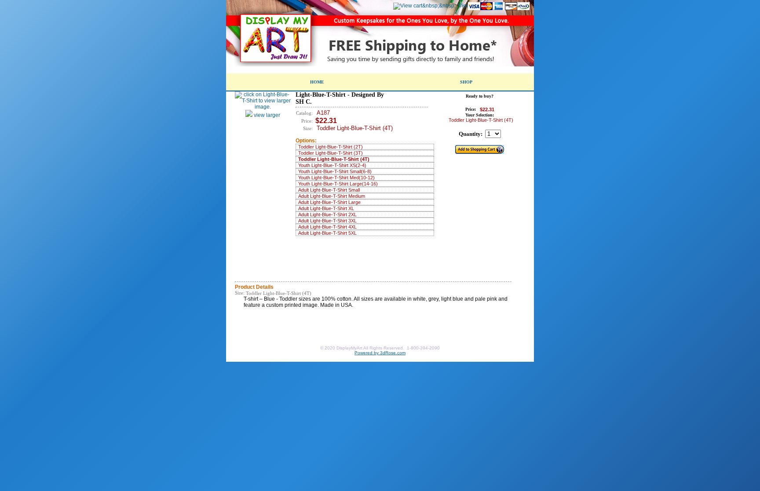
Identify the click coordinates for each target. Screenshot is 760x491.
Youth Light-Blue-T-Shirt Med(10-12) (336, 177)
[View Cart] (424, 6)
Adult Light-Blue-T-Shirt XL (326, 208)
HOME (317, 82)
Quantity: (470, 134)
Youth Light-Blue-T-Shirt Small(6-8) (335, 171)
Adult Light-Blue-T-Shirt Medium (331, 196)
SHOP (466, 82)
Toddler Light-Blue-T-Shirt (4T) (333, 159)
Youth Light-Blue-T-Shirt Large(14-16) (338, 183)
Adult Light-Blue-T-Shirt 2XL (327, 214)
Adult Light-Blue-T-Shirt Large (329, 202)
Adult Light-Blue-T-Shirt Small (329, 190)
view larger (266, 115)
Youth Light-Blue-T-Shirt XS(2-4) (332, 165)
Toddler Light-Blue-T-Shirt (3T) (330, 153)
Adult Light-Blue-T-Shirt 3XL (327, 220)
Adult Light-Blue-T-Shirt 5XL (327, 233)
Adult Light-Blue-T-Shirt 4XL (327, 226)
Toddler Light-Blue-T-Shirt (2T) (330, 146)
